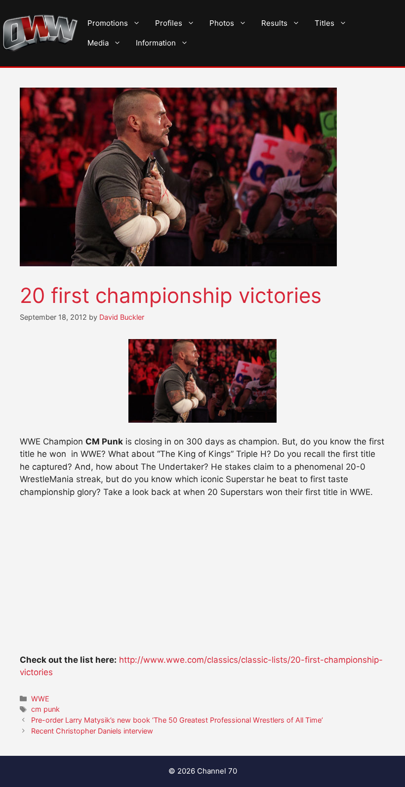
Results (274, 23)
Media (98, 43)
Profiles (168, 23)
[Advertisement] (202, 580)
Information (156, 43)
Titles (324, 23)
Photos (221, 23)
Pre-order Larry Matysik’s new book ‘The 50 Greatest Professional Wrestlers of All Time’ (177, 720)
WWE (40, 698)
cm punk (45, 709)
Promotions (107, 23)
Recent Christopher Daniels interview (92, 731)
